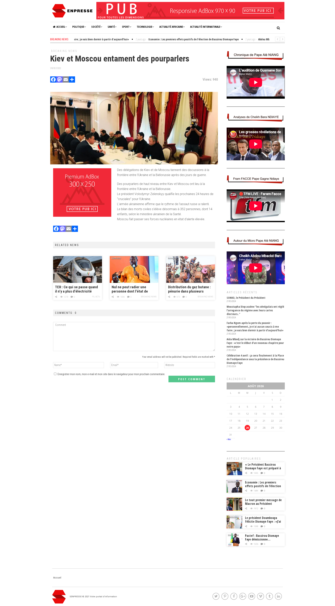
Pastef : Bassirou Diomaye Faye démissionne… (262, 537)
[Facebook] (53, 80)
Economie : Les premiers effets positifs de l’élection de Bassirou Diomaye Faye (263, 486)
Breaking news (64, 51)
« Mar (229, 439)
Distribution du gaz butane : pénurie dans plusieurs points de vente (189, 289)
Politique (78, 26)
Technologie (144, 26)
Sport (126, 26)
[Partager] (72, 80)
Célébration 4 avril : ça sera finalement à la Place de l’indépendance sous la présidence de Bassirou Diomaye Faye (255, 359)
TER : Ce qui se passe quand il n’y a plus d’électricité (76, 289)
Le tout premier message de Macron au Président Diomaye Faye (263, 503)
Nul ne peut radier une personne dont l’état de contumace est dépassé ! (131, 289)
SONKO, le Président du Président (246, 298)
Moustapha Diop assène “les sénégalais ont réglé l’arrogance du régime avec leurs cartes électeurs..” (255, 310)
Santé (111, 26)
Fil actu (96, 297)
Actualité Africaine (171, 26)
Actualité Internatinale (205, 26)
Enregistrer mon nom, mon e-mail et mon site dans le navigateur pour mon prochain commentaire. (111, 374)
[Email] (66, 80)
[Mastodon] (59, 80)
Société (95, 26)
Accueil (60, 26)
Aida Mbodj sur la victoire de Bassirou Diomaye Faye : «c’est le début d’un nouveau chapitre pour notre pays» (255, 342)
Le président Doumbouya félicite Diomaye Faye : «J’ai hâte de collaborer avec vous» (263, 523)
